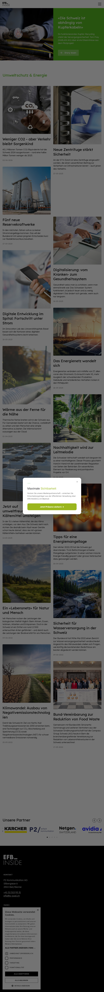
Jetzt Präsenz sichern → (52, 507)
